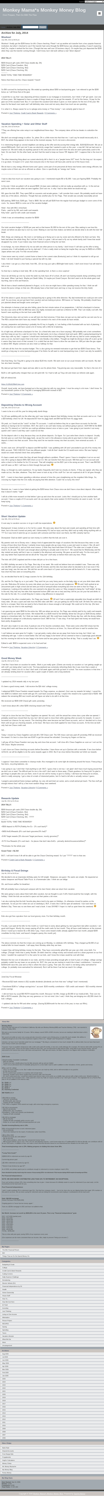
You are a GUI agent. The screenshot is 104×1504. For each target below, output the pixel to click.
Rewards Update (10, 798)
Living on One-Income (9, 1314)
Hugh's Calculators (8, 1460)
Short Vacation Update (13, 516)
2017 (4, 1404)
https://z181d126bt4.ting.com (12, 384)
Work (4, 1342)
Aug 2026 (5, 1354)
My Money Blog (7, 1469)
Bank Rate (5, 1448)
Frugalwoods (6, 1457)
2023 (4, 1385)
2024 (4, 1382)
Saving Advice (79, 1494)
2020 (4, 1394)
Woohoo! (6, 37)
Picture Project (7, 1320)
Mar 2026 (5, 1369)
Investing (5, 1308)
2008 (4, 1432)
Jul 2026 (5, 1357)
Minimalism (5, 1317)
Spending (5, 1330)
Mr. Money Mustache (9, 1466)
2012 (4, 1419)
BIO (3, 1253)
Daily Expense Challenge (10, 1277)
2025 (4, 1379)
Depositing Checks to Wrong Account (21, 405)
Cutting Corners (7, 1274)
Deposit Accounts (8, 1451)
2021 (4, 1391)
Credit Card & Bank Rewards (11, 1271)
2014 (4, 1413)
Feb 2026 (5, 1372)
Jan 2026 (5, 1375)
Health (4, 1289)
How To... (5, 1299)
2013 (4, 1416)
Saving (4, 1327)
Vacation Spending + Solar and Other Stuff (24, 124)
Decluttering (6, 1280)
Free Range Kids (7, 1454)
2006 (4, 1438)
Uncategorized (7, 1345)
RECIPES (5, 1323)
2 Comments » (42, 647)
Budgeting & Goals (8, 1264)
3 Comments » (50, 113)
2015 (4, 1410)
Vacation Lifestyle (8, 1336)
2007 (4, 1435)
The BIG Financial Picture (10, 1250)
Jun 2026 (5, 1360)
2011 (3, 1422)
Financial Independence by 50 (12, 1286)
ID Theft (5, 1305)
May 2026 (5, 1363)
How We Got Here (8, 1302)
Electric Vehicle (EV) (9, 1283)
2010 (4, 1425)
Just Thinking (6, 1311)
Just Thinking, (14, 113)
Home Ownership (8, 1292)
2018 (4, 1400)
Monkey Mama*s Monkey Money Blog (48, 1494)
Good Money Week (11, 658)
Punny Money (6, 1473)
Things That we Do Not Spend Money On (15, 1256)
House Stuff (6, 1295)
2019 (4, 1397)
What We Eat (6, 1339)
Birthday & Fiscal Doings (14, 870)
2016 (4, 1407)
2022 (4, 1388)
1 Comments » (27, 506)
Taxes (4, 1333)
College (4, 1267)
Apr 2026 (5, 1366)
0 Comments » (42, 788)
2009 (4, 1428)
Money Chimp (6, 1463)
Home (3, 27)
